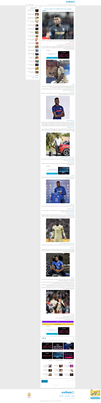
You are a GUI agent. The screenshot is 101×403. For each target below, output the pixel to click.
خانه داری (55, 4)
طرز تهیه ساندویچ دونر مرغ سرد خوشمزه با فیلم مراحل (31, 18)
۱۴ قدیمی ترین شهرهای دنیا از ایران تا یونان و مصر (31, 72)
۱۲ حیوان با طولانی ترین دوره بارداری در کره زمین (31, 61)
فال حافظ (49, 4)
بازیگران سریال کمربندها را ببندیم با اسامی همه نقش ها (45, 366)
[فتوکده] (71, 2)
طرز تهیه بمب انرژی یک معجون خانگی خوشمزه (31, 21)
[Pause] (91, 394)
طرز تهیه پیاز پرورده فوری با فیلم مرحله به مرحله (56, 366)
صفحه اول (74, 4)
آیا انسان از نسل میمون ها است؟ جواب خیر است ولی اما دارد (31, 10)
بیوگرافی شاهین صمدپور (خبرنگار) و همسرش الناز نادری (31, 25)
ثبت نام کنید (52, 57)
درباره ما (70, 398)
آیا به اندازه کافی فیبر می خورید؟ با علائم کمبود (31, 58)
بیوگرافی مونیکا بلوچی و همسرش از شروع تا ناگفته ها (31, 29)
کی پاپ (33, 77)
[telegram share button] (43, 10)
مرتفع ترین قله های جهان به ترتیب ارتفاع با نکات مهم (31, 50)
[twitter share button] (45, 10)
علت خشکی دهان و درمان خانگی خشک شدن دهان (31, 43)
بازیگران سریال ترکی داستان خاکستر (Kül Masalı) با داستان (56, 374)
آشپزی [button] (59, 4)
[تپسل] (46, 50)
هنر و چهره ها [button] (70, 4)
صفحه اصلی (72, 10)
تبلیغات (68, 398)
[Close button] (99, 389)
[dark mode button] (27, 4)
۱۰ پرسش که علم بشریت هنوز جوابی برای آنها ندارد (31, 65)
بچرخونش (95, 398)
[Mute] (92, 394)
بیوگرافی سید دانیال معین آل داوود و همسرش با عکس (31, 14)
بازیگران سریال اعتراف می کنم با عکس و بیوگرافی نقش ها (67, 374)
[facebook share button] (44, 10)
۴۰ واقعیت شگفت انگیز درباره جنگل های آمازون (31, 32)
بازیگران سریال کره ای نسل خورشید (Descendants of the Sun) (56, 370)
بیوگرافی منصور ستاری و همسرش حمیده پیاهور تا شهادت (31, 54)
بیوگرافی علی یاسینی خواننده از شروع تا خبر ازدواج (31, 40)
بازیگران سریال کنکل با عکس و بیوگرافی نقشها (45, 370)
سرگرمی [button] (53, 4)
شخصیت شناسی (67, 396)
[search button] (26, 4)
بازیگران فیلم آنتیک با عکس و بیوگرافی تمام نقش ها (45, 374)
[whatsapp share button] (42, 10)
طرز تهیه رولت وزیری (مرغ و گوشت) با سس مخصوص (31, 47)
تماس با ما (65, 398)
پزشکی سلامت (65, 4)
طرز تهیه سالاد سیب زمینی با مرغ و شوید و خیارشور (31, 36)
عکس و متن (61, 4)
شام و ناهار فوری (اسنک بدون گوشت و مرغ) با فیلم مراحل (31, 68)
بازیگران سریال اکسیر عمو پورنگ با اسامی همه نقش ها (67, 366)
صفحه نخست (73, 398)
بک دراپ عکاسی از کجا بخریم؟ (67, 370)
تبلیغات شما (36, 77)
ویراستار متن (61, 396)
